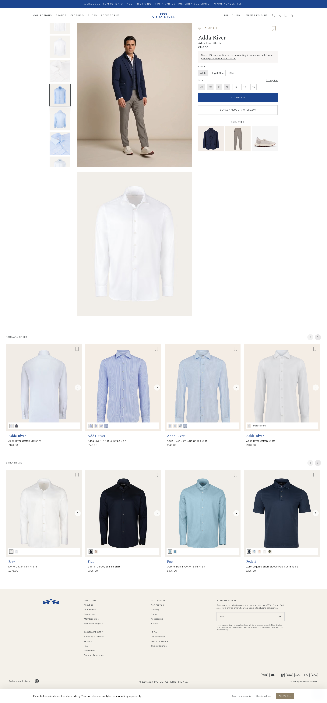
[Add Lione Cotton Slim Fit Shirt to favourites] (77, 474)
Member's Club (257, 15)
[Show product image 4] (60, 71)
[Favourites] (286, 15)
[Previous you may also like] (310, 337)
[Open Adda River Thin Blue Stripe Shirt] (123, 387)
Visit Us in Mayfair (93, 623)
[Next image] (78, 387)
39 (201, 86)
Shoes (92, 15)
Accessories (110, 15)
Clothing (77, 15)
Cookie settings (263, 696)
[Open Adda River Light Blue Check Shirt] (203, 387)
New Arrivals (157, 605)
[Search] (274, 15)
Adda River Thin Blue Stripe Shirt (107, 440)
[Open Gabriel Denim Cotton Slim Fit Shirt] (203, 513)
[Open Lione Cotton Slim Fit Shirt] (44, 513)
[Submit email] (280, 616)
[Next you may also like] (318, 337)
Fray (11, 561)
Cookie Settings (159, 646)
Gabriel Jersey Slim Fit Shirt (104, 566)
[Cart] (292, 15)
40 (210, 86)
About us (88, 605)
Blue (232, 73)
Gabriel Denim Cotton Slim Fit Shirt (187, 566)
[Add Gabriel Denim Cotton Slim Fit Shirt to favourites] (235, 474)
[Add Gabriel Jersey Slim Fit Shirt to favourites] (156, 474)
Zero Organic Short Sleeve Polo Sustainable (272, 566)
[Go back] (199, 28)
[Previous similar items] (310, 463)
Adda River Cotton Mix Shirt (24, 440)
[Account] (280, 15)
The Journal (233, 15)
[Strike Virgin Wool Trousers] (238, 138)
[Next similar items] (318, 463)
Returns (88, 641)
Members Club (91, 619)
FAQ (86, 646)
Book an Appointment (95, 655)
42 (227, 86)
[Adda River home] (163, 15)
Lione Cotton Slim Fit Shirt (23, 566)
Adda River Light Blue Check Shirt (187, 440)
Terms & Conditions (259, 627)
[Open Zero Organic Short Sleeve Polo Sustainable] (282, 513)
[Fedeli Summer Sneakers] (265, 138)
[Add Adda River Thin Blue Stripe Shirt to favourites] (156, 349)
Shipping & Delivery (94, 637)
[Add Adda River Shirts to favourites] (274, 28)
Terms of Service (159, 641)
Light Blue (218, 73)
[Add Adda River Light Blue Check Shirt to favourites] (235, 349)
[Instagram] (37, 681)
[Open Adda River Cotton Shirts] (282, 387)
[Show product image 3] (60, 46)
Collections (42, 15)
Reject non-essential (241, 696)
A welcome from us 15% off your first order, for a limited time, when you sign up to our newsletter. (163, 3)
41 (218, 86)
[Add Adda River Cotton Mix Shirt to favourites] (77, 349)
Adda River (17, 436)
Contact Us (89, 651)
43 (235, 86)
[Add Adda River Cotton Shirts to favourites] (315, 349)
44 (244, 86)
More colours (259, 425)
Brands (61, 15)
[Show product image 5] (60, 95)
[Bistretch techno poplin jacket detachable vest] (211, 138)
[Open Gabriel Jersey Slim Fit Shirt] (123, 513)
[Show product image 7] (60, 143)
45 (253, 86)
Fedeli (251, 561)
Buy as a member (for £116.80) (238, 110)
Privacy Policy (158, 637)
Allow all (285, 696)
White (203, 73)
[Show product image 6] (60, 119)
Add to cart (238, 97)
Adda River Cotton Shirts (260, 440)
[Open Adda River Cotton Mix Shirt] (44, 387)
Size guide (272, 80)
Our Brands (90, 609)
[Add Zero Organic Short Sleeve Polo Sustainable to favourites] (315, 474)
